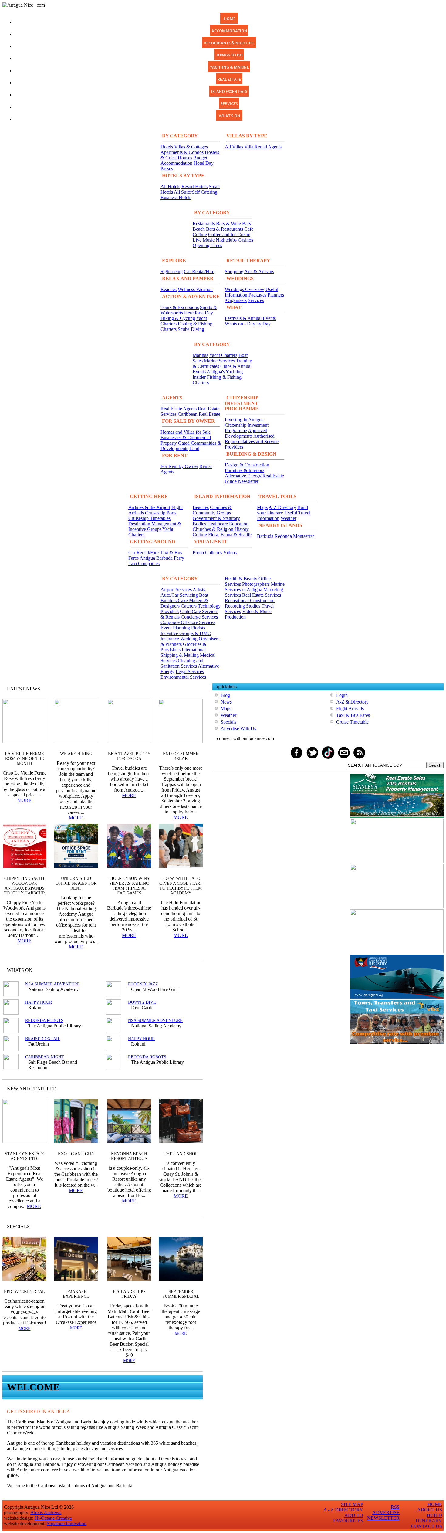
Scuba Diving (191, 329)
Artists (199, 589)
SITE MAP (352, 1504)
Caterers (189, 606)
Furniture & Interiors (244, 470)
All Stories (181, 688)
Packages (257, 294)
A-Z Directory (282, 507)
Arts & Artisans (259, 271)
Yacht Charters (223, 355)
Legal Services (190, 671)
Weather (288, 518)
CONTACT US (426, 1526)
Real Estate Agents (178, 408)
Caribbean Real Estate (199, 414)
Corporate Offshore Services (187, 622)
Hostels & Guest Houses (189, 155)
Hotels (166, 146)
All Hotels (170, 186)
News (226, 701)
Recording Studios (242, 606)
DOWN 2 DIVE (142, 1002)
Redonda (283, 536)
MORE (24, 800)
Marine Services (219, 360)
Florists (198, 627)
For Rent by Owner (179, 466)
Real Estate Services (261, 595)
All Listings (175, 970)
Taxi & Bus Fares (353, 715)
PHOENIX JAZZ (143, 984)
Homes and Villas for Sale (185, 432)
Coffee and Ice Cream (229, 234)
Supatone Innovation (66, 1523)
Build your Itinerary (282, 510)
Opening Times (207, 245)
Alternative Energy (243, 475)
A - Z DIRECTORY (343, 1509)
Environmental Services (183, 677)
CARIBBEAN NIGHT (44, 1057)
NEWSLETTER (383, 1518)
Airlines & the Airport (149, 507)
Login (342, 695)
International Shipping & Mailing (183, 652)
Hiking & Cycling (177, 318)
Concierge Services (199, 616)
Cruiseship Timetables (149, 518)
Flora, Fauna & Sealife (230, 534)
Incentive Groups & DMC (185, 633)
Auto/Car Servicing (179, 595)
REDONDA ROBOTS (44, 1020)
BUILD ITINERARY (429, 1518)
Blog (225, 695)
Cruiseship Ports (160, 512)
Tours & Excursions (179, 307)
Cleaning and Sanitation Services (181, 663)
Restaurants (204, 223)
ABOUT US (429, 1509)
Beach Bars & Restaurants (218, 229)
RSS (395, 1507)
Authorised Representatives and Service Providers (252, 441)
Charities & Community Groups (212, 510)
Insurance (170, 638)
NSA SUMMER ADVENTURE (52, 984)
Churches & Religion (213, 529)
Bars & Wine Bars (233, 223)
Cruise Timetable (352, 721)
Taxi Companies (144, 563)
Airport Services (176, 589)
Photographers (256, 584)
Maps (262, 507)
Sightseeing (171, 271)
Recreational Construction (250, 600)
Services (256, 300)
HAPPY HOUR (38, 1002)
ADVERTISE (386, 1512)
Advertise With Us (238, 728)
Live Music (204, 239)
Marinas (200, 355)
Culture (200, 534)
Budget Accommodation (183, 160)
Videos (230, 552)
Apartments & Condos (182, 152)
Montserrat (303, 536)
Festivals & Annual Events (250, 318)
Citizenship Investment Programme (247, 427)
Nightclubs (226, 239)
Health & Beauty (241, 578)
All (186, 1226)
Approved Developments (246, 433)
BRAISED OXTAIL (42, 1038)
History (242, 529)
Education (238, 523)
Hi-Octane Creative (53, 1518)
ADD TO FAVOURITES (348, 1518)
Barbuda (265, 536)
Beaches (168, 289)
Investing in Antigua (244, 419)
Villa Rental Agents (263, 146)
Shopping (234, 271)
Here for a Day (198, 312)
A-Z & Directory (352, 701)
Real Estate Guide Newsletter (254, 478)
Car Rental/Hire (199, 271)
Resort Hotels (194, 186)
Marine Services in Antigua (255, 587)
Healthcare (217, 523)
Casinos (245, 239)
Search (435, 765)
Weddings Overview (244, 289)
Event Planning (175, 627)
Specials (228, 721)
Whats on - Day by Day (248, 323)
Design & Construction (247, 464)
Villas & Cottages (191, 146)
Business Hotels (175, 197)
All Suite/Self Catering (195, 192)
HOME (434, 1504)
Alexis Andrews (45, 1512)
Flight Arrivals (350, 708)
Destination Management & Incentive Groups (154, 526)
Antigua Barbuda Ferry (162, 558)
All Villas (234, 146)
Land (194, 448)
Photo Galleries (207, 552)
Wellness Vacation (195, 289)
